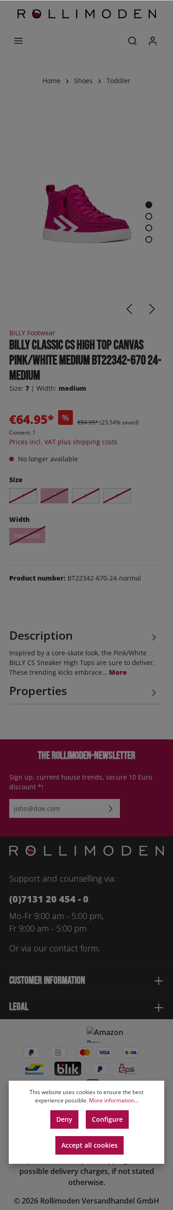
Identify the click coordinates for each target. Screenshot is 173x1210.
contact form (73, 948)
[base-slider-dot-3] (148, 227)
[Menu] (18, 40)
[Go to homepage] (87, 14)
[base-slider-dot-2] (148, 216)
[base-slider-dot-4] (148, 239)
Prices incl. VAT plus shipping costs (63, 441)
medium (27, 535)
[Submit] (110, 808)
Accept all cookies (89, 1145)
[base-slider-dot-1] (148, 204)
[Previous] (129, 309)
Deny (64, 1119)
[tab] (84, 651)
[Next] (152, 309)
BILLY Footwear (32, 332)
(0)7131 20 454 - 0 (49, 899)
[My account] (152, 40)
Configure (107, 1119)
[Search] (132, 40)
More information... (113, 1100)
